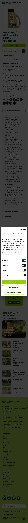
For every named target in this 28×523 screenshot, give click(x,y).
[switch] (24, 265)
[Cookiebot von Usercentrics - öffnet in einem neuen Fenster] (19, 229)
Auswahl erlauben (14, 287)
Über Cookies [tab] (22, 234)
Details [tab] (14, 234)
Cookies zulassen (14, 282)
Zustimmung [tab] (5, 234)
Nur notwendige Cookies (14, 292)
